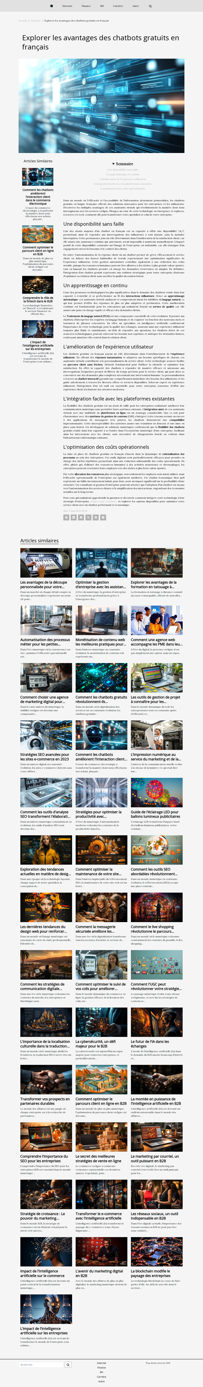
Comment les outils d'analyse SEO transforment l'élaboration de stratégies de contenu (46, 816)
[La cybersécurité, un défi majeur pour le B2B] (101, 1021)
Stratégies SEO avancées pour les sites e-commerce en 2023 (44, 756)
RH (102, 5)
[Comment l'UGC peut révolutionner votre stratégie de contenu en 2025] (157, 964)
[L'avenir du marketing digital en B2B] (101, 1251)
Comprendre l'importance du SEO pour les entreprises (44, 1158)
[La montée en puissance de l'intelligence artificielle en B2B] (157, 1079)
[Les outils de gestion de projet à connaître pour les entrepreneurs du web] (157, 677)
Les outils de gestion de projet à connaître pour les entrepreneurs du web (155, 702)
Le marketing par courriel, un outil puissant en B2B (155, 1158)
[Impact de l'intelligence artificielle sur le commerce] (46, 1251)
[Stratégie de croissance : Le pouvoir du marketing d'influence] (46, 1194)
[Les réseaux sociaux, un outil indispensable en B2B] (157, 1194)
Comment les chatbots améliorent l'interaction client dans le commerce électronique (38, 196)
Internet (67, 5)
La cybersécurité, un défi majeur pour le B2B (96, 1043)
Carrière (118, 5)
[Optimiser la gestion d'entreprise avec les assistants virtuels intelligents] (101, 562)
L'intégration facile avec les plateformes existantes (123, 183)
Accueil (23, 20)
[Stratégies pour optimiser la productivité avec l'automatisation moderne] (101, 792)
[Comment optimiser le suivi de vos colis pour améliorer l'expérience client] (101, 964)
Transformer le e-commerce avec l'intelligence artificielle (99, 1216)
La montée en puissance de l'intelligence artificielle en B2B (156, 1101)
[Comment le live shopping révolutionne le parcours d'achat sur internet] (157, 907)
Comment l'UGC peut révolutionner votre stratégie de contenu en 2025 (155, 989)
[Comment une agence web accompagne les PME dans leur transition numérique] (157, 619)
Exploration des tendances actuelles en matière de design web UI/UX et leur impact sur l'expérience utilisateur (45, 876)
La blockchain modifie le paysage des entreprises (150, 1273)
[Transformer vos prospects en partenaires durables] (46, 1079)
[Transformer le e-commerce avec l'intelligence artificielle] (101, 1194)
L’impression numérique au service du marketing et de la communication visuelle (154, 759)
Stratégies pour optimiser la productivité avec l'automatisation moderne (99, 816)
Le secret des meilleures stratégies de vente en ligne (98, 1158)
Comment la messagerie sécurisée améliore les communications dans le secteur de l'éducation (96, 933)
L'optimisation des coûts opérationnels (122, 188)
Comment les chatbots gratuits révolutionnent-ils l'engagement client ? (101, 702)
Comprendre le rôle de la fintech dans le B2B (38, 299)
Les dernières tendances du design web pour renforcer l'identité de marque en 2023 (44, 931)
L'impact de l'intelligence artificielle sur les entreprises (38, 345)
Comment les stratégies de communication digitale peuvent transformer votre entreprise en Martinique (42, 991)
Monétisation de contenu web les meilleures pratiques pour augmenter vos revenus (100, 644)
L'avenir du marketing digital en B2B (99, 1273)
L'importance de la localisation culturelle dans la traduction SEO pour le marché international (45, 1048)
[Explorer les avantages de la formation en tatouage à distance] (157, 562)
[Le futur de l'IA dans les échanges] (157, 1021)
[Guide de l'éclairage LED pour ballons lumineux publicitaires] (157, 792)
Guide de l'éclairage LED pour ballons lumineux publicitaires (155, 814)
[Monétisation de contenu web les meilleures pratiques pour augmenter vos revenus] (101, 619)
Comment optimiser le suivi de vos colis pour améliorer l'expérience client (101, 989)
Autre (136, 5)
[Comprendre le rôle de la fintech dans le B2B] (37, 285)
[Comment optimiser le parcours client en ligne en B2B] (37, 234)
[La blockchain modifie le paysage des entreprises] (157, 1251)
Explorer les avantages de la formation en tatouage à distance (154, 587)
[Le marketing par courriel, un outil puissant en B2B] (157, 1136)
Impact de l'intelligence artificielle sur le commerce (42, 1273)
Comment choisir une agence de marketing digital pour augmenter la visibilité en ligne (45, 702)
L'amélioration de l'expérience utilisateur (122, 179)
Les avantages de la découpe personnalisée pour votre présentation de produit (43, 587)
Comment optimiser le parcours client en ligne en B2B (38, 250)
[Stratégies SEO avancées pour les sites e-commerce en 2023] (46, 734)
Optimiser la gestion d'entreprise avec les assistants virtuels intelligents (101, 587)
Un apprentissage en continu (122, 174)
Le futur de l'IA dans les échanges (150, 1043)
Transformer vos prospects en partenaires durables (45, 1101)
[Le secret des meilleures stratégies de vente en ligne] (101, 1136)
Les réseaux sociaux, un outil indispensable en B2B (154, 1216)
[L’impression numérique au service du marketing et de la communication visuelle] (157, 734)
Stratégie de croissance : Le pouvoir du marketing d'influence (42, 1218)
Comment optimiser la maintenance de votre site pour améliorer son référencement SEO (97, 876)
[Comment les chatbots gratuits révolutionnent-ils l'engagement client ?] (101, 677)
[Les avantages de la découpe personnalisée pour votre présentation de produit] (46, 562)
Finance (86, 5)
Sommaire (124, 164)
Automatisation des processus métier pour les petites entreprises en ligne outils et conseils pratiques (45, 646)
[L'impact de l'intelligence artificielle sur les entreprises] (37, 329)
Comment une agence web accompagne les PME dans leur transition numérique (156, 644)
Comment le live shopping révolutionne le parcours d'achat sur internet (152, 931)
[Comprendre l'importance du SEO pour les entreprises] (46, 1136)
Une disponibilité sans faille (122, 169)
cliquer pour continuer (104, 501)
